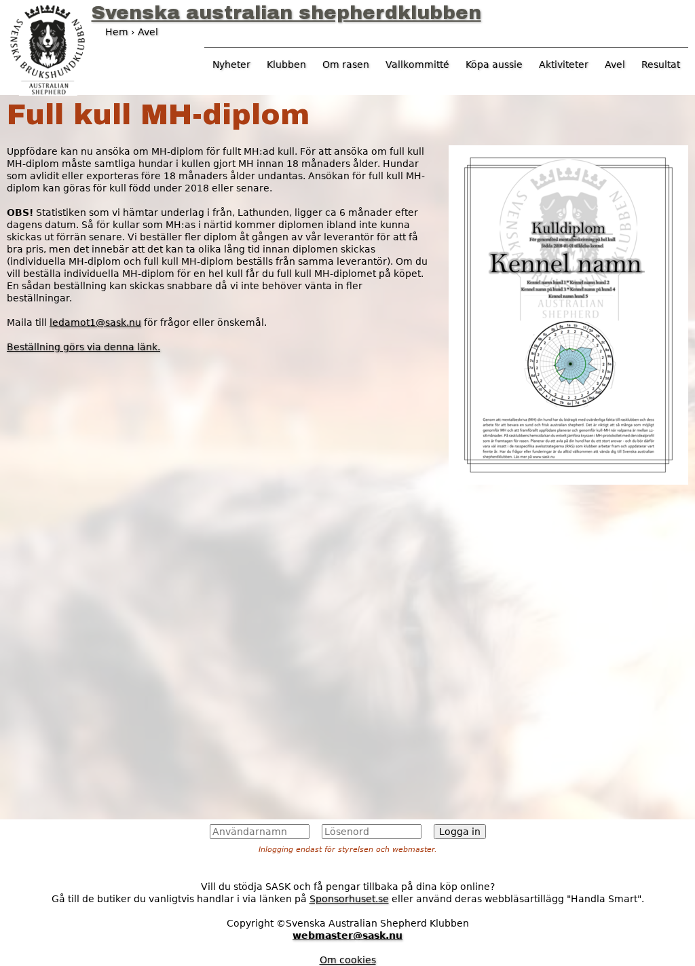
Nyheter (231, 64)
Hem (116, 31)
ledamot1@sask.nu (95, 322)
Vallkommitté (417, 64)
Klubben (286, 64)
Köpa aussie (494, 64)
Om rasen (345, 64)
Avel (615, 64)
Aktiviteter (563, 64)
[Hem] (47, 48)
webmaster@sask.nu (347, 935)
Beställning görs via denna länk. (83, 346)
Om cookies (348, 959)
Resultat (660, 64)
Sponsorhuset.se (349, 898)
